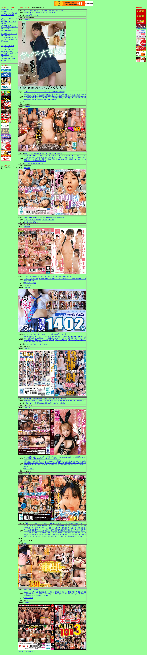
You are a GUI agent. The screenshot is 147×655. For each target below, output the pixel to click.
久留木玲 (63, 527)
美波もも (28, 536)
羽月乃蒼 (49, 336)
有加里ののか (50, 525)
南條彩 (44, 525)
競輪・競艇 (7, 46)
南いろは (34, 12)
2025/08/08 (27, 602)
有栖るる (46, 536)
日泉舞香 (74, 532)
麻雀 (12, 46)
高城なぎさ (42, 338)
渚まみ (55, 463)
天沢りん (36, 338)
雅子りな (41, 97)
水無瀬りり (35, 531)
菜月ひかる (30, 159)
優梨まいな (45, 527)
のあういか (64, 155)
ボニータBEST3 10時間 (31, 589)
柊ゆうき (38, 525)
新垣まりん (47, 157)
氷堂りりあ (30, 532)
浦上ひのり (30, 340)
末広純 (48, 155)
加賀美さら (40, 595)
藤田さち (43, 155)
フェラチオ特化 (29, 469)
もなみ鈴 (82, 155)
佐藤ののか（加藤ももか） (38, 400)
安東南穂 (27, 155)
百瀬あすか (33, 157)
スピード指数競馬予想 (7, 15)
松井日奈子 (52, 99)
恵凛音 (70, 536)
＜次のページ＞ (32, 651)
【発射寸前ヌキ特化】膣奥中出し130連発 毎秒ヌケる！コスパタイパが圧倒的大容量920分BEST (53, 523)
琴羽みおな (30, 529)
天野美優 (27, 157)
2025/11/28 (27, 407)
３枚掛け (3, 23)
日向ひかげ (55, 338)
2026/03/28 (27, 168)
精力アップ (14, 56)
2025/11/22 (27, 473)
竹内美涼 (69, 159)
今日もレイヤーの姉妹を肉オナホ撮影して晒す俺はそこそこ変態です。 (46, 398)
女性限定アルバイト (7, 60)
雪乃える (73, 529)
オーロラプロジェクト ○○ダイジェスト (36, 344)
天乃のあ (44, 220)
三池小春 (51, 340)
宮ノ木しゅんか (49, 461)
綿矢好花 (76, 96)
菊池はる (61, 97)
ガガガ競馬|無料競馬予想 (8, 37)
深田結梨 (81, 464)
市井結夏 (28, 97)
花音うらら (63, 461)
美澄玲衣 (67, 338)
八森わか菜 (63, 340)
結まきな (27, 94)
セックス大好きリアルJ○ (31, 15)
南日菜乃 (30, 99)
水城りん (76, 340)
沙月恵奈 (81, 400)
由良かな (33, 220)
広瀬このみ (27, 341)
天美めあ (80, 97)
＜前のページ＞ (22, 651)
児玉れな (57, 529)
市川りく (80, 279)
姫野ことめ (62, 532)
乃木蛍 (70, 592)
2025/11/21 (27, 543)
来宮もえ (30, 161)
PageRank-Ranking (6, 25)
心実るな (50, 532)
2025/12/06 (27, 348)
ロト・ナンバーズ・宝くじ (9, 49)
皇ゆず (68, 529)
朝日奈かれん (57, 534)
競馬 (2, 46)
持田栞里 (43, 159)
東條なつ (43, 534)
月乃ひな (41, 341)
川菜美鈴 (71, 534)
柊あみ (38, 155)
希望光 (58, 155)
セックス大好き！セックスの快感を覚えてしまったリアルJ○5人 (43, 10)
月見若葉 (61, 338)
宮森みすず (65, 534)
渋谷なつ (30, 594)
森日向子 (54, 157)
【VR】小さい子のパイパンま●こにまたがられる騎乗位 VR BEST (44, 92)
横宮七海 (62, 400)
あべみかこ (33, 94)
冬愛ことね (53, 94)
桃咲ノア (60, 336)
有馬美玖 (30, 338)
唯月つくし (55, 96)
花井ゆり (64, 592)
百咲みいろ (48, 97)
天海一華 (54, 159)
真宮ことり (73, 157)
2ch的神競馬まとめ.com (8, 9)
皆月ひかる (36, 96)
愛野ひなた (68, 97)
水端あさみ (45, 340)
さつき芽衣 (45, 529)
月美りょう (40, 461)
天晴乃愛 (76, 155)
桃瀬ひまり (38, 340)
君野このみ (38, 532)
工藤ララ (49, 96)
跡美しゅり (40, 94)
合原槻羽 (63, 529)
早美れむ (47, 94)
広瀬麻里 (79, 536)
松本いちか (60, 94)
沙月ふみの (79, 338)
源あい (52, 592)
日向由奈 (46, 99)
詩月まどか (49, 534)
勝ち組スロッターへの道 (8, 22)
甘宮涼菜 (40, 12)
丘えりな (73, 94)
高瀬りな (43, 96)
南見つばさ (27, 12)
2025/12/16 (27, 287)
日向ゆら (73, 525)
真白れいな (52, 12)
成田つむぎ (42, 161)
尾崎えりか (66, 279)
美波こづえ (33, 595)
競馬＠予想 (4, 11)
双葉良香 (33, 155)
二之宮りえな (62, 159)
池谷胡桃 (41, 279)
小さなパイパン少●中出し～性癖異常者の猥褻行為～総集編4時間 (44, 217)
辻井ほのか (58, 592)
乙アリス (67, 594)
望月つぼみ (27, 461)
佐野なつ (36, 99)
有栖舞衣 (36, 161)
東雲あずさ (69, 400)
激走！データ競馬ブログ (8, 30)
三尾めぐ (34, 536)
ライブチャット (5, 58)
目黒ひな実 (69, 96)
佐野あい (57, 536)
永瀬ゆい (67, 94)
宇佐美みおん (49, 594)
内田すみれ (29, 463)
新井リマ (40, 536)
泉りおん (45, 12)
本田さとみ (81, 532)
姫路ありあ (82, 340)
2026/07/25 (27, 20)
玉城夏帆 (27, 595)
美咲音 (41, 99)
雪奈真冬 (52, 536)
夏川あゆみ (46, 592)
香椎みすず (38, 529)
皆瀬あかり (62, 96)
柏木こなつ (55, 97)
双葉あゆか (74, 336)
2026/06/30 (27, 106)
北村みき (70, 155)
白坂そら (67, 525)
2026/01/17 (27, 227)
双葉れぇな (34, 341)
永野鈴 (80, 336)
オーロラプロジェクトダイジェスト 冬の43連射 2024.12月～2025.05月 (45, 334)
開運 (10, 51)
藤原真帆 (54, 336)
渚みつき (69, 527)
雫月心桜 (74, 97)
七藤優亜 (34, 461)
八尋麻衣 (53, 155)
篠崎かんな (64, 536)
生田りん (47, 595)
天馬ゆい (51, 529)
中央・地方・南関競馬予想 (9, 39)
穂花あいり (61, 463)
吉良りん (31, 534)
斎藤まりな (27, 279)
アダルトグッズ (5, 56)
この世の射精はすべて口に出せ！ (34, 163)
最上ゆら (69, 532)
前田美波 (73, 338)
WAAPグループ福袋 (30, 283)
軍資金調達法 (5, 51)
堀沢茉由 (28, 531)
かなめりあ (77, 461)
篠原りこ (70, 464)
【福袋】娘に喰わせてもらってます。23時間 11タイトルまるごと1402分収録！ (48, 276)
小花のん (80, 592)
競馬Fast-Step (5, 41)
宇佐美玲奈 (34, 279)
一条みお (57, 340)
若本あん (80, 157)
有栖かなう (30, 280)
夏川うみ (77, 534)
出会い (13, 58)
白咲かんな (81, 159)
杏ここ (37, 336)
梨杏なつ (74, 159)
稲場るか (30, 96)
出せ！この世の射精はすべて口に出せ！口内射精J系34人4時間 (43, 153)
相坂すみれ (66, 336)
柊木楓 (58, 527)
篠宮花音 (36, 463)
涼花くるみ (79, 94)
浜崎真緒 (27, 400)
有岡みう (41, 594)
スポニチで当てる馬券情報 (9, 13)
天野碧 (57, 525)
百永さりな (38, 527)
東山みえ (27, 525)
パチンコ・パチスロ (7, 47)
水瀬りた (70, 340)
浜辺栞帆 (49, 338)
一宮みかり (60, 157)
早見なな (47, 279)
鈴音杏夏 (37, 159)
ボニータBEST (28, 598)
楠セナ (74, 536)
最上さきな (27, 592)
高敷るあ (80, 527)
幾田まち (67, 157)
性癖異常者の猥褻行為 (31, 222)
